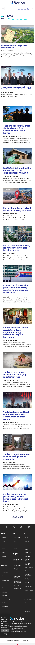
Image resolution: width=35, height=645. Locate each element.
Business (4, 565)
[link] (17, 42)
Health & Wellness (16, 554)
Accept (5, 630)
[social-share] (19, 8)
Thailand (27, 608)
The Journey (17, 565)
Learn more (4, 627)
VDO (25, 533)
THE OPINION (28, 599)
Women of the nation (17, 560)
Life (14, 533)
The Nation (25, 640)
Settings (5, 634)
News (3, 533)
